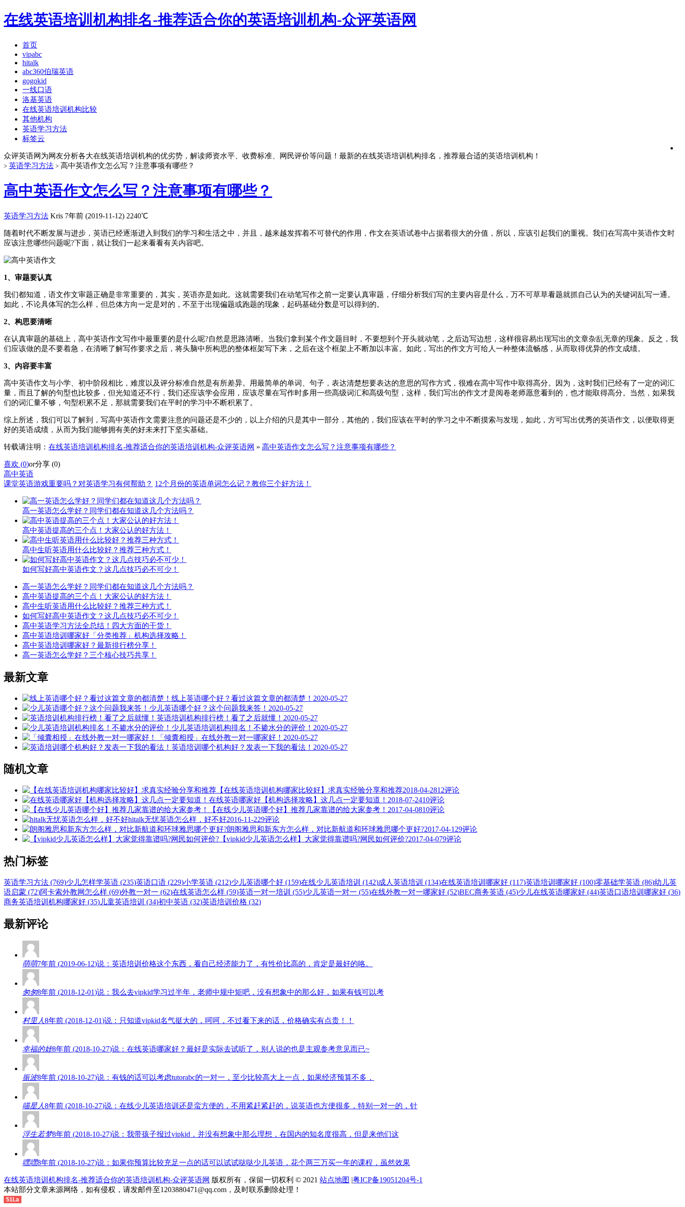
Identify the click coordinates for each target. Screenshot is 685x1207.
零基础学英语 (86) (625, 882)
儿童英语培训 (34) (129, 902)
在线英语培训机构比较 (59, 109)
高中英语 (19, 474)
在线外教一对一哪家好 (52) (415, 892)
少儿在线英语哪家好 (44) (558, 892)
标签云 (33, 138)
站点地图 (334, 1180)
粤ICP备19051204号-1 (388, 1180)
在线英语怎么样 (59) (205, 892)
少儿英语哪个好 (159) (266, 882)
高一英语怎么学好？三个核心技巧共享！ (89, 655)
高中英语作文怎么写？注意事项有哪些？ (138, 190)
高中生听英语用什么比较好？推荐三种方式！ (96, 606)
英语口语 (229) (160, 882)
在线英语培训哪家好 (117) (483, 882)
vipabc (32, 54)
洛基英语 (37, 99)
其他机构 (37, 119)
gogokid (34, 81)
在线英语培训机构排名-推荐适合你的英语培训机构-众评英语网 (151, 447)
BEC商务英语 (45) (488, 892)
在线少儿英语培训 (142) (339, 882)
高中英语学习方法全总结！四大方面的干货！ (96, 626)
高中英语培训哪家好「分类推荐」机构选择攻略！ (104, 635)
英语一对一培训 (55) (272, 892)
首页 (29, 45)
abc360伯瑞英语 (48, 71)
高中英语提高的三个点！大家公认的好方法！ (96, 596)
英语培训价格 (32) (231, 902)
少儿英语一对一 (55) (338, 892)
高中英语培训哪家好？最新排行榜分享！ (89, 645)
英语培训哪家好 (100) (561, 882)
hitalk (30, 63)
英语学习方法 (44, 129)
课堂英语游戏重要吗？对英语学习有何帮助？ (78, 484)
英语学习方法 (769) (35, 882)
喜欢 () (16, 464)
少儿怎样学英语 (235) (101, 882)
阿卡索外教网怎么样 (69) (80, 892)
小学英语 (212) (207, 882)
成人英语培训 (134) (409, 882)
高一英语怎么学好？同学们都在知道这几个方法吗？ (108, 586)
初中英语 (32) (180, 902)
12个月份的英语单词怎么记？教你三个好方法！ (233, 484)
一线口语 (37, 90)
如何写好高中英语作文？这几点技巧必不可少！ (100, 616)
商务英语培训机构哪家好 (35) (52, 902)
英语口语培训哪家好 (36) (639, 892)
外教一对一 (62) (146, 892)
